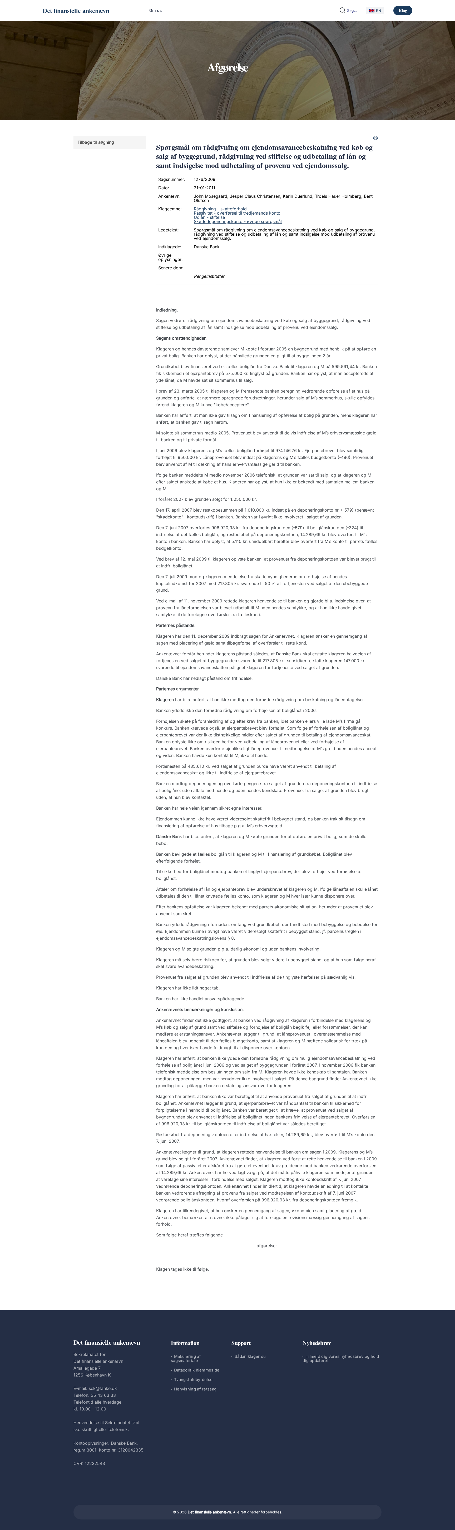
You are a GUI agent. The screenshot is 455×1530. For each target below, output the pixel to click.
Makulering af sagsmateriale (186, 1358)
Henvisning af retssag (195, 1389)
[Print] (375, 138)
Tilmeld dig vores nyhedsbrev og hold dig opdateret (341, 1358)
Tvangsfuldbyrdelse (193, 1379)
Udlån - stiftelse (209, 217)
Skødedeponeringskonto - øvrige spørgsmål (238, 221)
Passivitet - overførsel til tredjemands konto (237, 213)
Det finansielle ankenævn (76, 10)
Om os (155, 10)
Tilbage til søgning (95, 142)
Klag (403, 10)
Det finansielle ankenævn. (210, 1512)
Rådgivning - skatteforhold (220, 208)
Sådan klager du (250, 1356)
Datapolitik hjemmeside (197, 1370)
